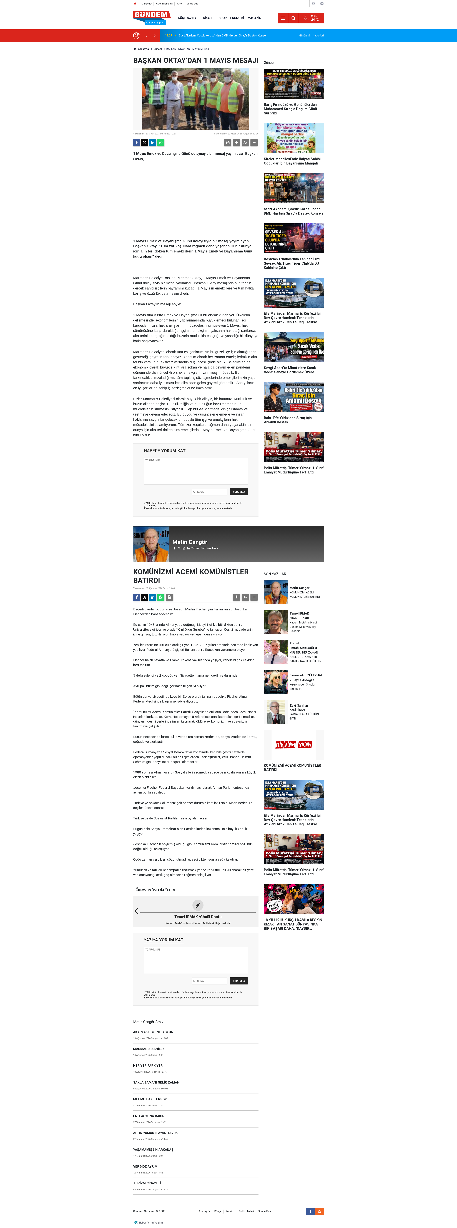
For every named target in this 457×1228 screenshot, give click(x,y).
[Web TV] (313, 3)
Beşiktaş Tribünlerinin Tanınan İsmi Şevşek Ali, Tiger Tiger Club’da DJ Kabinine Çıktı (221, 35)
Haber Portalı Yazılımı (151, 1222)
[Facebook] (136, 142)
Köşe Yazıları (188, 18)
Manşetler (147, 3)
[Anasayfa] (135, 3)
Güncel (158, 49)
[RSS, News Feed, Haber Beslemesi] (319, 1211)
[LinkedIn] (152, 142)
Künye (218, 1211)
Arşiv (179, 3)
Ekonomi (237, 18)
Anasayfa (143, 49)
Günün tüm (311, 35)
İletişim (230, 1211)
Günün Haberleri (164, 3)
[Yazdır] (227, 142)
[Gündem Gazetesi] (152, 17)
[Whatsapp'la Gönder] (160, 142)
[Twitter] (144, 142)
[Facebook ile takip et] (310, 1211)
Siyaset (209, 18)
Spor (223, 18)
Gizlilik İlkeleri (246, 1211)
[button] (236, 142)
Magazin (254, 18)
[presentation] (146, 35)
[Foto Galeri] (322, 3)
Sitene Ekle (192, 3)
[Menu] (283, 18)
